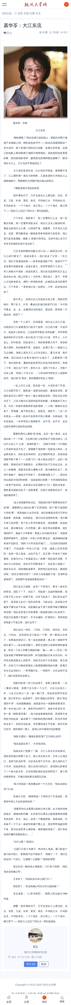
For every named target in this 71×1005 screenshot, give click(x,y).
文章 (26, 13)
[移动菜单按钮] (4, 4)
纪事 (32, 13)
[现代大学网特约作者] (35, 935)
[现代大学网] (35, 4)
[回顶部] (66, 264)
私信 (43, 964)
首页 (20, 13)
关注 (30, 964)
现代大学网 (49, 984)
